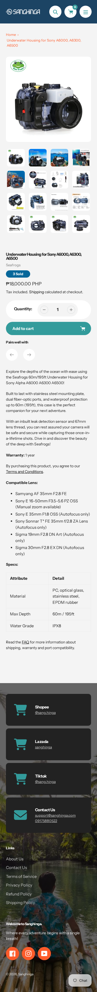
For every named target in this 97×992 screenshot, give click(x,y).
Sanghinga (25, 974)
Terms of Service (21, 876)
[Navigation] (85, 12)
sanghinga (43, 747)
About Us (14, 858)
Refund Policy (19, 893)
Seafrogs (13, 265)
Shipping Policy (20, 902)
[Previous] (12, 355)
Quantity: (23, 308)
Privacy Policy (19, 885)
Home (11, 34)
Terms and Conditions (24, 471)
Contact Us (16, 867)
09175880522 (46, 821)
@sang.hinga (45, 712)
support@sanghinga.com (55, 815)
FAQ (25, 642)
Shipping (36, 291)
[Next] (29, 355)
